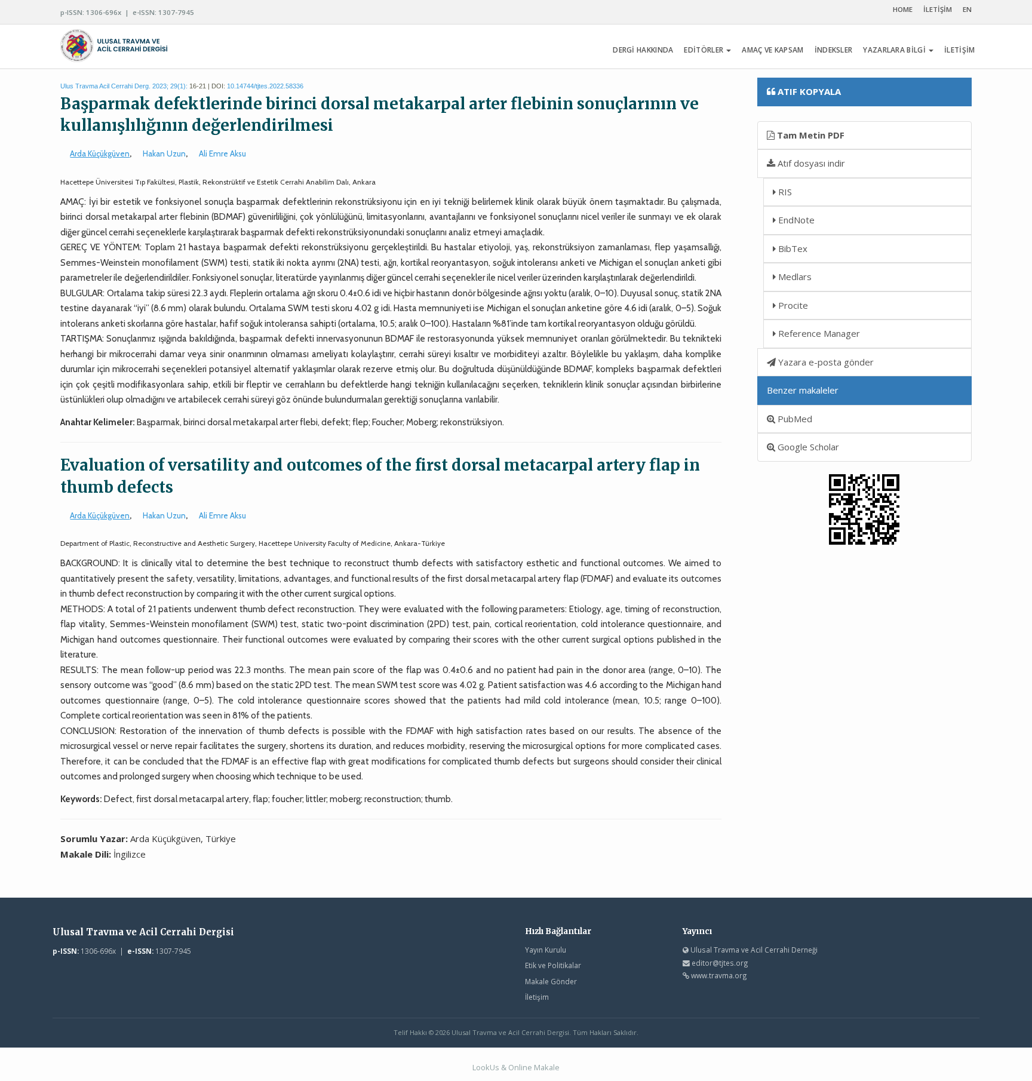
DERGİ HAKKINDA (643, 50)
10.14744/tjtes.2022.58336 (265, 86)
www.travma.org (719, 975)
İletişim (537, 997)
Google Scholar (807, 447)
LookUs (485, 1067)
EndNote (795, 220)
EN (967, 9)
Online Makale (534, 1067)
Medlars (794, 276)
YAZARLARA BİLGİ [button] (895, 50)
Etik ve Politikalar (553, 965)
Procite (792, 305)
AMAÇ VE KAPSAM (772, 50)
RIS (784, 192)
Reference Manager (818, 333)
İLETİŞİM (937, 9)
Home (903, 9)
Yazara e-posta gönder (825, 362)
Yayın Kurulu (545, 949)
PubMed (793, 419)
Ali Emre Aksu (222, 153)
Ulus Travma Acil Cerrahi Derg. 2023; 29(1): (124, 86)
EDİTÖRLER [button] (704, 50)
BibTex (791, 248)
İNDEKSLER (834, 50)
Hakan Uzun (164, 153)
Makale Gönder (551, 981)
